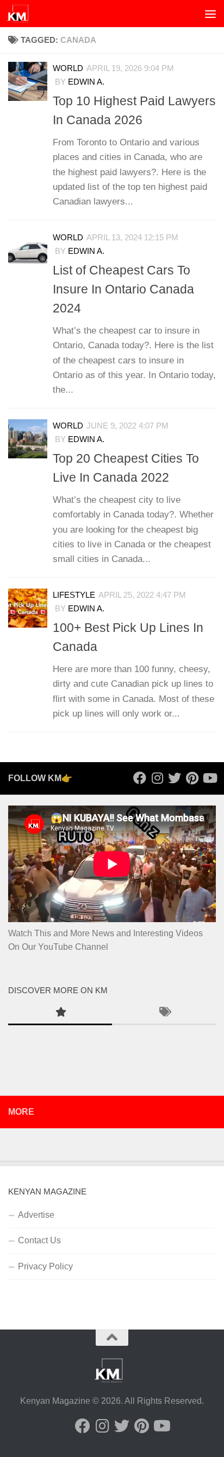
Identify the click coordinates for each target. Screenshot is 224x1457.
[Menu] (210, 13)
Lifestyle (74, 595)
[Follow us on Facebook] (139, 777)
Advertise (36, 1214)
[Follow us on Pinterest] (191, 777)
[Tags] (164, 1013)
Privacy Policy (45, 1266)
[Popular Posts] (60, 1013)
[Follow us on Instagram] (157, 777)
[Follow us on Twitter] (174, 777)
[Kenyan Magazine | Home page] (21, 13)
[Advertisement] (112, 117)
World (68, 237)
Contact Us (39, 1240)
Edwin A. (86, 251)
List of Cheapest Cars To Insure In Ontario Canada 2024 (123, 289)
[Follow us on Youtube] (209, 777)
